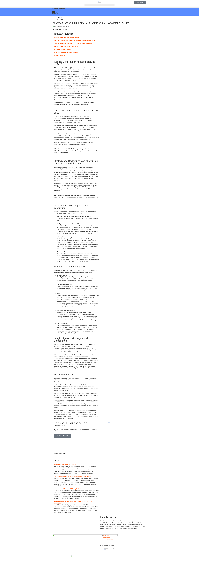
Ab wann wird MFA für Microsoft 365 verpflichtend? (67, 489)
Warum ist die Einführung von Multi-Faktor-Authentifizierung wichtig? (72, 476)
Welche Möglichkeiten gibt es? (63, 49)
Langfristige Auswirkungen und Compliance (67, 52)
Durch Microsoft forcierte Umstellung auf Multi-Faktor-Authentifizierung (74, 40)
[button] (76, 464)
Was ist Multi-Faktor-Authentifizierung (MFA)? (67, 37)
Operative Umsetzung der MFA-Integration (66, 46)
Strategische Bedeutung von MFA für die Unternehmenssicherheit (73, 43)
